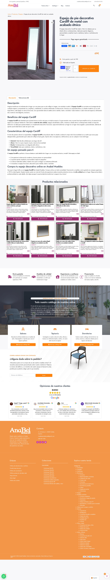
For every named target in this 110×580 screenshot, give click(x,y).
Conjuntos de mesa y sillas (86, 525)
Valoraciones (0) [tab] (24, 98)
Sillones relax (83, 537)
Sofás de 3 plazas (84, 545)
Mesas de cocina (84, 527)
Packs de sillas (83, 530)
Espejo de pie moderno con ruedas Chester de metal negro (92, 205)
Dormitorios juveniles (85, 485)
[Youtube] (45, 442)
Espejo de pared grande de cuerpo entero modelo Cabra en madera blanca (18, 242)
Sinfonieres (83, 491)
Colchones (79, 471)
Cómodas (82, 482)
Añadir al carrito (88, 68)
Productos (14, 14)
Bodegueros (83, 512)
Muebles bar (83, 520)
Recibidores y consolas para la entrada (90, 503)
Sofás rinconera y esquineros (87, 548)
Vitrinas (82, 521)
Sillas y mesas (80, 523)
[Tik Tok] (43, 442)
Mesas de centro (84, 516)
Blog (62, 6)
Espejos (21, 14)
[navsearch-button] (93, 5)
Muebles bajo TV (84, 518)
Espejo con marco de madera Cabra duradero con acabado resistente (65, 242)
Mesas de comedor (85, 529)
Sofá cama (83, 539)
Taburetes (82, 505)
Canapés (79, 469)
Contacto (67, 6)
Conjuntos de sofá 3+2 (86, 536)
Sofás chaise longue (85, 541)
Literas (81, 487)
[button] (52, 22)
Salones (79, 509)
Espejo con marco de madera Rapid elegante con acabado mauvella (40, 242)
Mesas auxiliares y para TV (86, 502)
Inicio (9, 14)
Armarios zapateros (85, 496)
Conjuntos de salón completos (87, 514)
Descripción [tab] (12, 98)
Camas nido (83, 480)
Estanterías (82, 500)
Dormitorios (80, 473)
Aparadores (83, 511)
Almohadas (80, 468)
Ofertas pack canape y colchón (85, 507)
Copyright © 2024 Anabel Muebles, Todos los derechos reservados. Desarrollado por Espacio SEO (32, 556)
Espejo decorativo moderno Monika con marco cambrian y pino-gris (17, 205)
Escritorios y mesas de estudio (87, 498)
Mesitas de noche (84, 489)
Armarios (82, 475)
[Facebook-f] (38, 442)
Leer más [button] (19, 416)
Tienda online (44, 6)
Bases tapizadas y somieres (87, 477)
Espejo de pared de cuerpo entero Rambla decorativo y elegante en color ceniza (42, 205)
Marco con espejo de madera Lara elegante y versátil (92, 242)
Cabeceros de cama (85, 478)
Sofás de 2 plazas (84, 543)
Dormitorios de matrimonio (87, 484)
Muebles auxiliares (81, 494)
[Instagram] (40, 442)
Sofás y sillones (81, 532)
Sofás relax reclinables (85, 546)
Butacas (82, 534)
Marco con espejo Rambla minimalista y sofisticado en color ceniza (66, 205)
